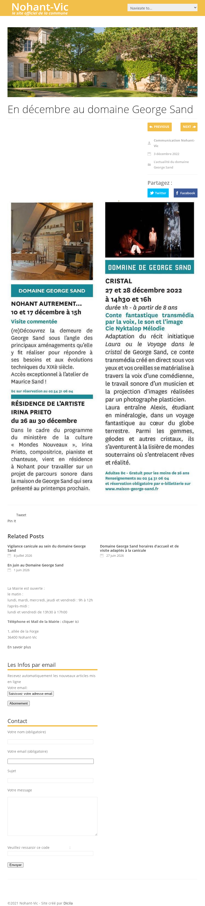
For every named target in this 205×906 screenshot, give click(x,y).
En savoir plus (19, 647)
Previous (161, 127)
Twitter (160, 193)
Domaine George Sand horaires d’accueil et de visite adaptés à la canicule (139, 548)
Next (187, 127)
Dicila (68, 903)
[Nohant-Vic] (45, 13)
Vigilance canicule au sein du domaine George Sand (47, 548)
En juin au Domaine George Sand (36, 565)
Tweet (21, 515)
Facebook (187, 193)
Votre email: (18, 687)
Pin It (12, 521)
